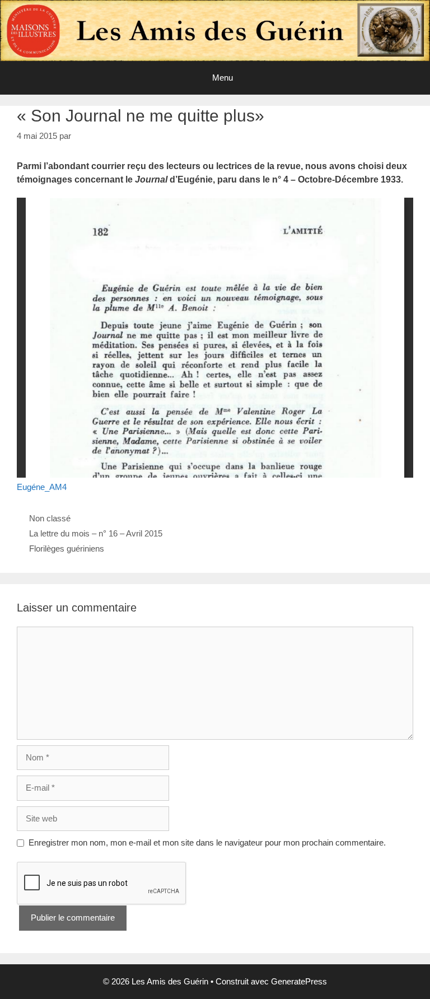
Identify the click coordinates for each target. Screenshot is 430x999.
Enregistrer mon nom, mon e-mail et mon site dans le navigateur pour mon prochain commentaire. (207, 842)
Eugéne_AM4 (42, 487)
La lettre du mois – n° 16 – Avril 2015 (95, 533)
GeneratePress (299, 981)
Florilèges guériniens (66, 548)
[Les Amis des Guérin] (215, 29)
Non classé (50, 518)
